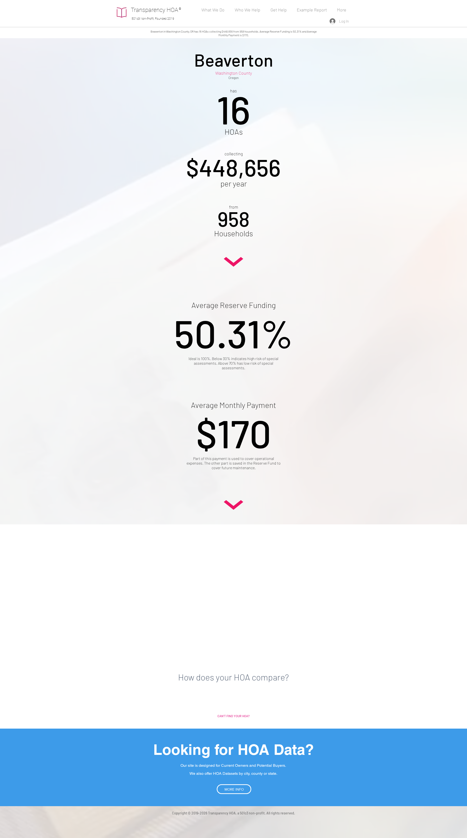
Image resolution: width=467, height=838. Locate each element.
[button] (249, 10)
